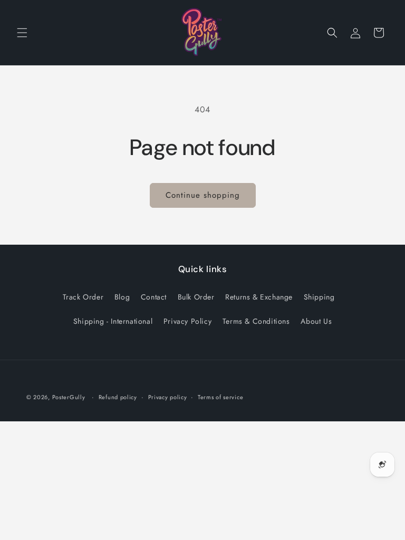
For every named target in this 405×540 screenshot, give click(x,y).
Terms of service (220, 397)
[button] (22, 32)
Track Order (83, 297)
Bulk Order (196, 297)
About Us (316, 321)
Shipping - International (112, 321)
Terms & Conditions (256, 321)
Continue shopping (203, 195)
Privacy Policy (187, 321)
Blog (122, 297)
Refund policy (118, 397)
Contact (154, 297)
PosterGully (68, 397)
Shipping (319, 297)
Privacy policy (167, 397)
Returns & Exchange (259, 297)
